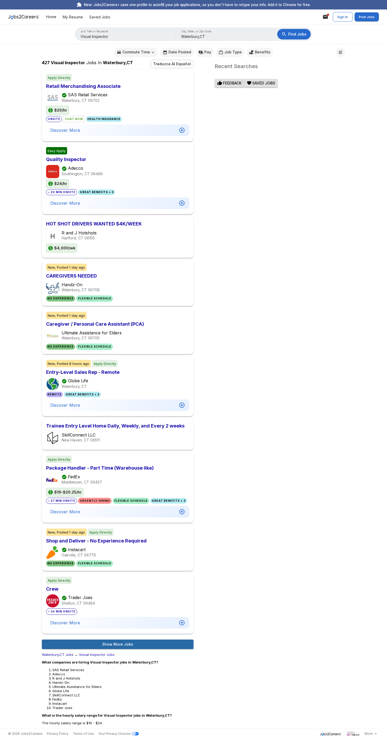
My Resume (73, 17)
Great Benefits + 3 (97, 192)
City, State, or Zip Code (196, 31)
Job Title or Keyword (94, 31)
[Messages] (325, 17)
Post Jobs (367, 17)
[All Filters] (340, 52)
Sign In (342, 17)
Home (51, 17)
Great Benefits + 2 (83, 394)
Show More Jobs (117, 644)
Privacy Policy (57, 734)
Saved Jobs (99, 17)
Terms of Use (83, 734)
